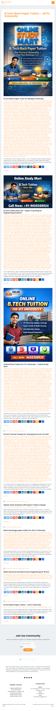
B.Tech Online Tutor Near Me (30, 111)
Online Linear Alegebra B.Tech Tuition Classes (14, 152)
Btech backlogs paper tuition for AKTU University (28, 238)
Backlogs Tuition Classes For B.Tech (12, 121)
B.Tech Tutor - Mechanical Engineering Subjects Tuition (20, 120)
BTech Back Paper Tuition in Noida (36, 124)
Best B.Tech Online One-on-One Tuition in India (17, 124)
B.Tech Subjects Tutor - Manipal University (19, 114)
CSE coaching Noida (44, 131)
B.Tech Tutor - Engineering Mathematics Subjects (15, 232)
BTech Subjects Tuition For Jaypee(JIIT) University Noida (20, 241)
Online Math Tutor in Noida (14, 153)
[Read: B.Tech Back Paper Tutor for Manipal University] (28, 59)
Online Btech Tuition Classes (23, 144)
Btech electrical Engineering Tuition (27, 125)
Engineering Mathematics (16, 688)
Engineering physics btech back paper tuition (40, 251)
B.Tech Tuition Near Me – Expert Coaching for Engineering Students (23, 212)
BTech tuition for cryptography (24, 128)
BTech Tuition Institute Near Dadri (39, 128)
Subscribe (28, 649)
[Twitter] (27, 677)
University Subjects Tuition (16, 696)
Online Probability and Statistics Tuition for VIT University (34, 153)
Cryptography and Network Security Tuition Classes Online (25, 131)
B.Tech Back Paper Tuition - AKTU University (21, 102)
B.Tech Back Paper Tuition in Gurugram (20, 105)
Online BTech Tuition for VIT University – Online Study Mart (26, 365)
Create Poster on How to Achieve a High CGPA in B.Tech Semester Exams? (21, 395)
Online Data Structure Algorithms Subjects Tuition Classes (22, 146)
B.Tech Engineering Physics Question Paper (25, 109)
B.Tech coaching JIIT (25, 106)
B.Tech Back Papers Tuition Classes (12, 106)
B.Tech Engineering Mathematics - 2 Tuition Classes (15, 108)
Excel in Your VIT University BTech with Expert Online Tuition (31, 253)
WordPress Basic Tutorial (16, 694)
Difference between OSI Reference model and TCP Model (30, 134)
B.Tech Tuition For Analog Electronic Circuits (14, 115)
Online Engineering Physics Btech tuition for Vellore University (35, 263)
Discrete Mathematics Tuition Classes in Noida (14, 400)
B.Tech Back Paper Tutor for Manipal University (24, 99)
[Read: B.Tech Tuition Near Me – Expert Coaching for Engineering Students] (28, 191)
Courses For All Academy (18, 130)
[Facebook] (24, 677)
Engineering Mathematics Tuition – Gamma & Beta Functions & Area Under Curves (23, 137)
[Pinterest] (29, 677)
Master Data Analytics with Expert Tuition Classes (25, 505)
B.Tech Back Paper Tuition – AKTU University (22, 605)
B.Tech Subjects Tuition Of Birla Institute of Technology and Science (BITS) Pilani (28, 226)
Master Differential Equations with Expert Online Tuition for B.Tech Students (25, 141)
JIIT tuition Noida (14, 140)
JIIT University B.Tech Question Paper (27, 140)
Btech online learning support (42, 125)
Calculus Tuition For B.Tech (23, 242)
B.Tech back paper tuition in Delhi (40, 438)
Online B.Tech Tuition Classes (42, 256)
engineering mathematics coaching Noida (38, 136)
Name (21, 646)
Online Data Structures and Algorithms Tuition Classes (33, 411)
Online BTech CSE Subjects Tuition (38, 408)
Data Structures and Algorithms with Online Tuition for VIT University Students (28, 132)
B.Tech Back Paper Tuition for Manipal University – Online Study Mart (26, 104)
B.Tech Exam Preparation (17, 111)
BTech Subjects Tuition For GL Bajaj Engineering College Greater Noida (20, 127)
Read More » (6, 170)
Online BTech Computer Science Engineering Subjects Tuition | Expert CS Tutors (29, 143)
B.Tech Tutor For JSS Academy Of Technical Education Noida (36, 451)
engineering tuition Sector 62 (21, 138)
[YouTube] (31, 677)
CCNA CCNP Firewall (16, 689)
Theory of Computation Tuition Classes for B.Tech (33, 269)
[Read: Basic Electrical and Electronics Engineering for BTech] (16, 568)
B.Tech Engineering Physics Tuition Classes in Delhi (23, 223)
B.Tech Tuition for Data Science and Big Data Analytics (36, 115)
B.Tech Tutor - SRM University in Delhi (42, 120)
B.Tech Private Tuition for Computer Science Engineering (27, 225)
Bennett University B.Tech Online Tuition (29, 235)
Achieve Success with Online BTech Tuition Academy (16, 101)
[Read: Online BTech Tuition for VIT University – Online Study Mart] (28, 324)
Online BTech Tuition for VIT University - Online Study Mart (24, 409)
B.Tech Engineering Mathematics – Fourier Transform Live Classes (23, 222)
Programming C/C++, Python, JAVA (16, 691)
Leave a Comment (8, 507)
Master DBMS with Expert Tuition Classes (34, 254)
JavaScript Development (15, 693)
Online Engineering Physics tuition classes (18, 150)
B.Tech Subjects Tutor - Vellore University (39, 114)
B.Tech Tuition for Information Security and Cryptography (17, 117)
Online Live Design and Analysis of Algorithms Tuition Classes (33, 266)
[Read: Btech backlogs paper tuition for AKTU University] (12, 527)
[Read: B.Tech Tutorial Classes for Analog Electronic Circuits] (14, 430)
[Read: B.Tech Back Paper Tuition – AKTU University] (16, 601)
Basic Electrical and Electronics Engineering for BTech (33, 121)
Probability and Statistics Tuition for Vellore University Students (32, 155)
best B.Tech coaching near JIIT (18, 237)
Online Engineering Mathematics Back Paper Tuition (28, 147)
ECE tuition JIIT (25, 136)
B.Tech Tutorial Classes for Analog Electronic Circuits (26, 434)
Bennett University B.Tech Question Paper (28, 122)
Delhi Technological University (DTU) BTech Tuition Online (21, 247)
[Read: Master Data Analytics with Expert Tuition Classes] (16, 501)
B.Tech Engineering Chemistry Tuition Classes (41, 106)
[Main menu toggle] (53, 2)
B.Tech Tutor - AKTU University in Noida (23, 118)
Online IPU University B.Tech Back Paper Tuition (39, 150)
